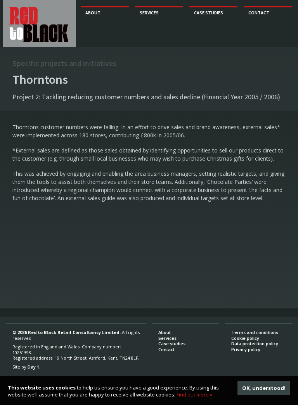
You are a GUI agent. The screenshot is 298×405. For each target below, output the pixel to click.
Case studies (208, 13)
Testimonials (208, 23)
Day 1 (33, 367)
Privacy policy (245, 349)
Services (149, 13)
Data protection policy (254, 343)
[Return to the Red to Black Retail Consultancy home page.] (38, 24)
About (92, 13)
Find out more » (194, 394)
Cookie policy (245, 338)
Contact (258, 13)
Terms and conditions (254, 332)
